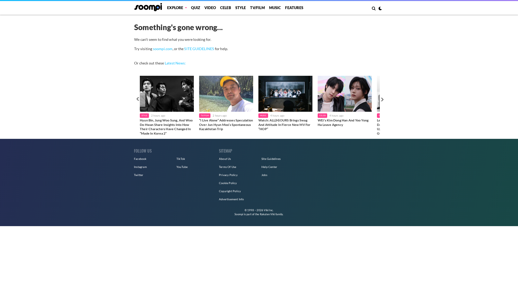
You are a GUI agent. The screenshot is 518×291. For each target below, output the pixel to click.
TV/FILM (257, 7)
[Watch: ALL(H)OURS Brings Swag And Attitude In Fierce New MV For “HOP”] (285, 94)
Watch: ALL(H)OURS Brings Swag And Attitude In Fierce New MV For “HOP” (284, 124)
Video (210, 7)
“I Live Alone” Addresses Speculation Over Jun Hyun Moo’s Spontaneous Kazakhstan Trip (226, 124)
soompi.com (163, 48)
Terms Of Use (227, 167)
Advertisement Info (231, 199)
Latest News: (175, 63)
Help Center (269, 167)
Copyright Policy (230, 191)
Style (240, 7)
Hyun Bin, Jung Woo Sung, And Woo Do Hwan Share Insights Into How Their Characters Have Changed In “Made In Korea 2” (166, 126)
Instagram (140, 167)
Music (275, 7)
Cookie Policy (228, 183)
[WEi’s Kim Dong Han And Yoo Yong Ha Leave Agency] (345, 94)
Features (294, 7)
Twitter (138, 175)
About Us (225, 158)
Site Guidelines (271, 158)
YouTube (182, 167)
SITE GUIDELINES (199, 48)
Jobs (264, 175)
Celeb (225, 7)
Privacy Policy (228, 175)
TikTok (180, 158)
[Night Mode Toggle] (380, 9)
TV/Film (205, 115)
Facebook (140, 158)
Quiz (195, 7)
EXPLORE (175, 7)
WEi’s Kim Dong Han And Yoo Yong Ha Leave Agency (343, 122)
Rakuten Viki (267, 214)
